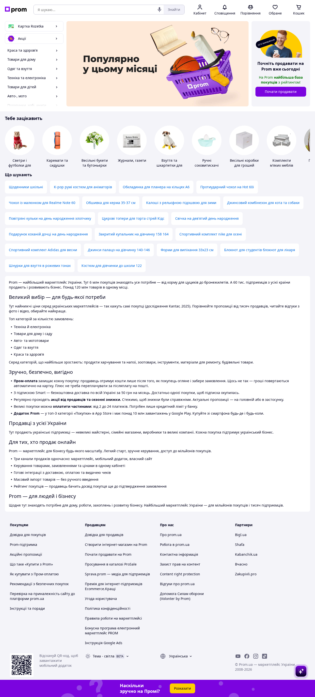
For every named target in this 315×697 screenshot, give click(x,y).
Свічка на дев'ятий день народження (207, 218)
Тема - (103, 656)
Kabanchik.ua (246, 554)
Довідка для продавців (104, 534)
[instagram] (256, 656)
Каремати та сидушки (57, 163)
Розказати (182, 688)
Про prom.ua (171, 534)
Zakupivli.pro (245, 574)
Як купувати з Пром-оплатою (34, 574)
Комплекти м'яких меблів (281, 163)
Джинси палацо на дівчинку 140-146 (119, 249)
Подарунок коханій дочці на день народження (48, 234)
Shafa (239, 544)
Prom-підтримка (23, 544)
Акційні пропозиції (26, 554)
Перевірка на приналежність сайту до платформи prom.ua (42, 596)
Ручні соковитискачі (207, 163)
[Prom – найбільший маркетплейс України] (16, 10)
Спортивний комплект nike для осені (210, 234)
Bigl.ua (241, 534)
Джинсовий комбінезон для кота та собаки (263, 202)
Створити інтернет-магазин (108, 544)
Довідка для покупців (28, 534)
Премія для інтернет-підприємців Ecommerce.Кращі (113, 586)
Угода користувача (101, 598)
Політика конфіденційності (107, 608)
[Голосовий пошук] (159, 9)
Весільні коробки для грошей (244, 163)
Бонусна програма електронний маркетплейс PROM (112, 630)
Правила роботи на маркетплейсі (113, 618)
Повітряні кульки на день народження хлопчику (50, 218)
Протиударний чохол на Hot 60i (227, 187)
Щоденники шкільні (26, 187)
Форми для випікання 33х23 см (187, 249)
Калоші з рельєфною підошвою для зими (181, 202)
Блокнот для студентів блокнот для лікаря (259, 249)
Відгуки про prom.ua (177, 583)
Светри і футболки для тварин (19, 165)
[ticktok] (265, 656)
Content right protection (180, 574)
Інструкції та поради (27, 608)
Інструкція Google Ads (103, 642)
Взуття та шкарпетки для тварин (169, 165)
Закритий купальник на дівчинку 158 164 (134, 234)
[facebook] (247, 656)
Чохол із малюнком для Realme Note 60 (42, 202)
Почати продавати (281, 91)
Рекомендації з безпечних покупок (39, 583)
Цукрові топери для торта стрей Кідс (133, 218)
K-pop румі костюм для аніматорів (83, 187)
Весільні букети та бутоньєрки (94, 163)
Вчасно (241, 564)
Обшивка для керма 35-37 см (110, 202)
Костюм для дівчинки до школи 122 (111, 265)
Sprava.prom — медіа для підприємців (117, 574)
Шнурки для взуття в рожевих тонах (40, 265)
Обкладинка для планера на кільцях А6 (156, 187)
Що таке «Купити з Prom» (31, 564)
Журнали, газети (132, 160)
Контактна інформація (179, 554)
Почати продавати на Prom (108, 554)
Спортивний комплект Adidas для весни (43, 249)
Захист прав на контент (180, 564)
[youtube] (238, 656)
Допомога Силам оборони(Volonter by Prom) (182, 596)
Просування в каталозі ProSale (111, 564)
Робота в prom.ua (174, 544)
